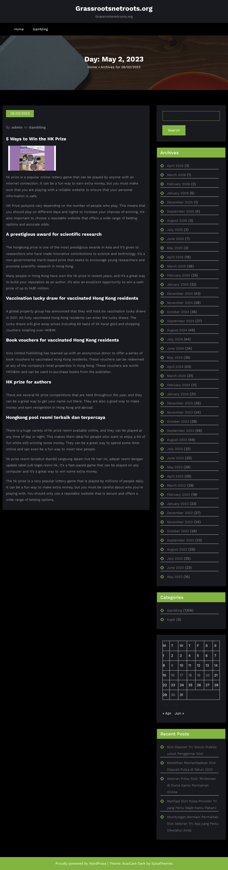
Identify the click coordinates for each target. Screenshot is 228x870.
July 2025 (175, 230)
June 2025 (175, 239)
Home (19, 29)
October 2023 (178, 422)
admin (17, 127)
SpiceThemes (162, 864)
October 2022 (178, 531)
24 (182, 685)
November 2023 (180, 412)
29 (165, 695)
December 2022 (180, 513)
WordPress (97, 864)
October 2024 (178, 312)
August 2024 (177, 330)
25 (190, 685)
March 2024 (176, 376)
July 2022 (175, 559)
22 (165, 685)
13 (207, 665)
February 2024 (178, 385)
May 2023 (175, 467)
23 (173, 685)
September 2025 (180, 211)
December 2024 (180, 294)
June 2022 (175, 568)
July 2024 (175, 339)
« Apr (167, 713)
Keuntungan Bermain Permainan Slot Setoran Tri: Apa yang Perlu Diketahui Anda (192, 823)
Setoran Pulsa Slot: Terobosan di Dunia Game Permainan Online (191, 785)
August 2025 (177, 221)
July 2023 (175, 449)
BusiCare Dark (133, 864)
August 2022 (177, 549)
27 (208, 685)
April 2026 (175, 166)
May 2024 (175, 358)
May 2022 (175, 577)
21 (216, 675)
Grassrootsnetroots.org (114, 8)
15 (164, 675)
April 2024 (175, 367)
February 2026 (178, 184)
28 (216, 685)
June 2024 (175, 348)
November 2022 (180, 522)
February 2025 (178, 275)
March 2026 (176, 175)
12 (198, 665)
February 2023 (178, 495)
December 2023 (180, 403)
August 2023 (177, 440)
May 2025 (175, 248)
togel (171, 620)
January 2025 (178, 284)
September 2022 (180, 540)
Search (174, 130)
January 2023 (178, 504)
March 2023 (176, 485)
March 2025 (176, 266)
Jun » (179, 713)
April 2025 (175, 257)
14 (216, 665)
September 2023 (180, 431)
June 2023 (175, 458)
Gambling (40, 29)
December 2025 (180, 202)
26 (199, 685)
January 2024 (178, 394)
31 (181, 695)
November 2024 (180, 303)
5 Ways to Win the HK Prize (36, 138)
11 (189, 665)
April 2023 (175, 476)
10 (181, 665)
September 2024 (180, 321)
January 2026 (178, 193)
